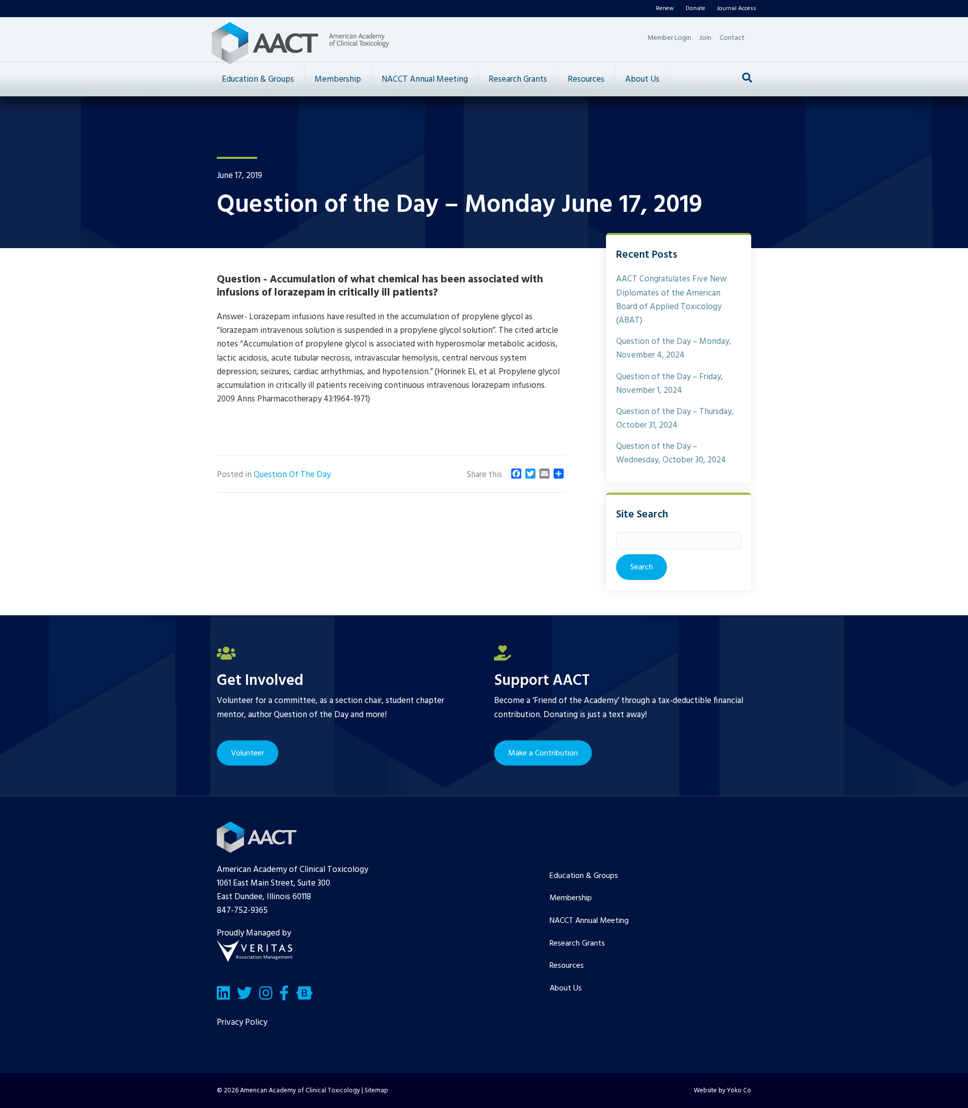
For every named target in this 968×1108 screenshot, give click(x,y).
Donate (695, 9)
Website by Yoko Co (722, 1090)
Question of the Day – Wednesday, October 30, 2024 (671, 453)
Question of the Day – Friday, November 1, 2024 (669, 383)
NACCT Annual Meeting (425, 79)
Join (705, 38)
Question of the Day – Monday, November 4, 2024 (673, 348)
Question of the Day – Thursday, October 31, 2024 (675, 418)
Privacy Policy (242, 1022)
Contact (732, 38)
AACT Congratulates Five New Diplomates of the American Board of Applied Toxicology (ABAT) (671, 299)
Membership (338, 79)
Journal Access (736, 9)
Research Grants (518, 79)
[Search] (747, 78)
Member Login (669, 38)
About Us (642, 79)
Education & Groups (258, 79)
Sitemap (376, 1090)
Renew (665, 9)
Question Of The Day (292, 475)
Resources (586, 79)
